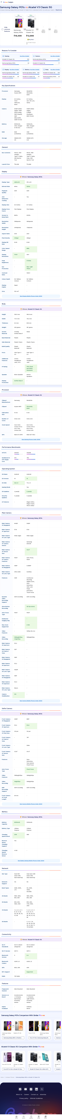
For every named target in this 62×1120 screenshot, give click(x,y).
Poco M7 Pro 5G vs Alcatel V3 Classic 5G (14, 1069)
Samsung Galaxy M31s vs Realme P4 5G (14, 1037)
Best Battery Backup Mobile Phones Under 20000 (31, 860)
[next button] (59, 1030)
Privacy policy (23, 1098)
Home (2, 1077)
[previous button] (3, 1030)
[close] (23, 19)
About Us (19, 1094)
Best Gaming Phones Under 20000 (31, 439)
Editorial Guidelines (36, 1098)
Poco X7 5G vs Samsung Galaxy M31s (40, 1037)
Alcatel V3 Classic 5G (30, 31)
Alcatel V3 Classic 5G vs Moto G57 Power (40, 1069)
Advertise (43, 1094)
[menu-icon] (2, 2)
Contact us (34, 1094)
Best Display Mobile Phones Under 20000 (31, 296)
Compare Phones (9, 1077)
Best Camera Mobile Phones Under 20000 (31, 700)
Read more (59, 10)
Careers (26, 1094)
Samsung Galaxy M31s (18, 31)
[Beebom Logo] (8, 2)
